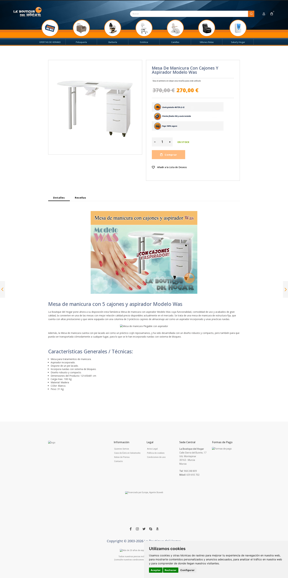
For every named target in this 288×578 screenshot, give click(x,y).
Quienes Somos (121, 449)
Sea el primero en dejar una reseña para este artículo (176, 81)
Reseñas (80, 197)
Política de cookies (155, 453)
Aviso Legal (152, 449)
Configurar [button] (187, 570)
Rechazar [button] (171, 570)
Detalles (59, 197)
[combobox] (192, 14)
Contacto (118, 461)
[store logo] (27, 13)
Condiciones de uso (156, 457)
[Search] (251, 14)
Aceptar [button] (156, 570)
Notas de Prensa (122, 457)
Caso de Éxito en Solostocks (127, 453)
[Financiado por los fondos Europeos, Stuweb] (144, 492)
